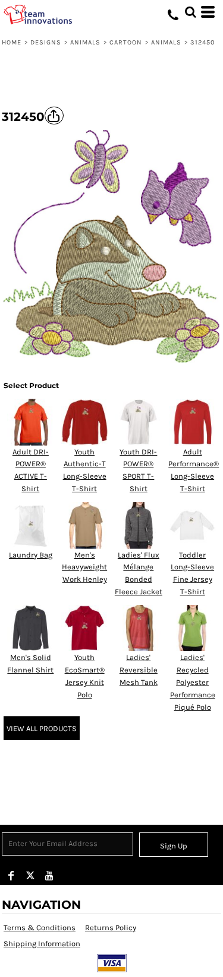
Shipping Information (42, 943)
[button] (190, 12)
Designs (46, 42)
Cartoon (126, 42)
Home (11, 42)
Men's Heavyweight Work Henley (84, 567)
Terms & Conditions (40, 927)
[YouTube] (49, 875)
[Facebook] (11, 875)
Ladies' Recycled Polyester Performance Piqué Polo (192, 682)
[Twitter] (30, 875)
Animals (85, 42)
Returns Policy (110, 927)
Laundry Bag (30, 554)
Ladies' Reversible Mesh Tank (139, 670)
